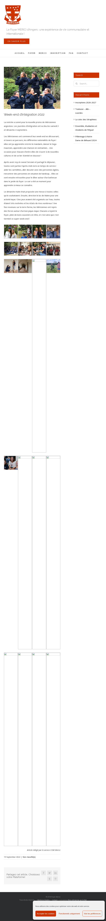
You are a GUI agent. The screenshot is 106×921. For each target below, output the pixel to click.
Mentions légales (43, 900)
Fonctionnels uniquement (69, 914)
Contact (54, 900)
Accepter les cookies (46, 914)
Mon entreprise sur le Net (77, 900)
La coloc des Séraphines (86, 119)
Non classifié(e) (29, 857)
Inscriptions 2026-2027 (85, 102)
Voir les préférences (92, 914)
